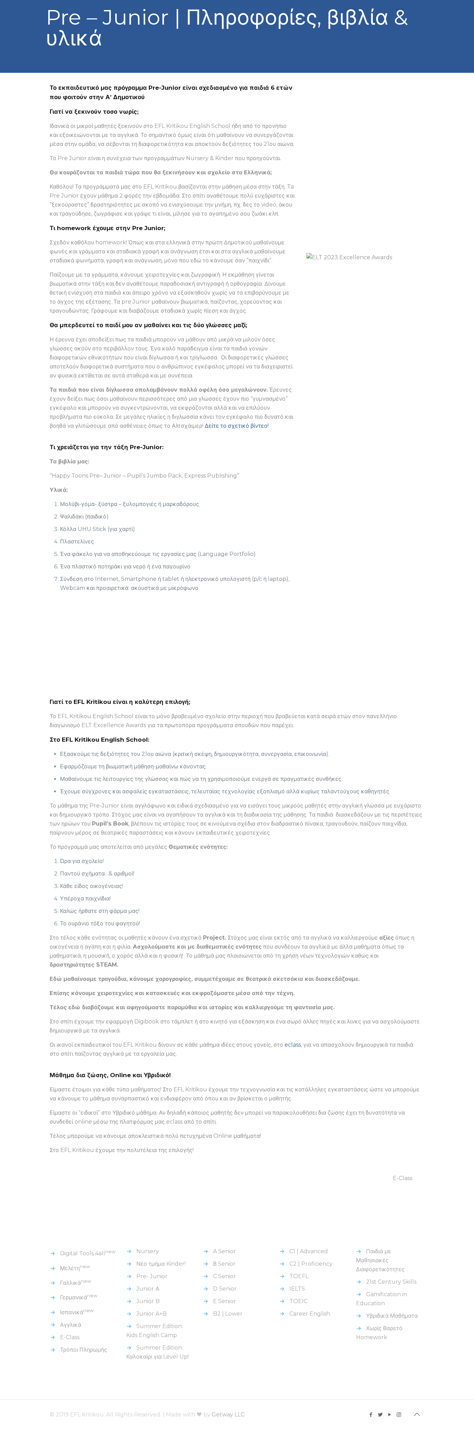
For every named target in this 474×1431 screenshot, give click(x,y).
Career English (309, 1313)
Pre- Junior (152, 1276)
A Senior (224, 1251)
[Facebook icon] (370, 1414)
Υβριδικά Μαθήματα (392, 1315)
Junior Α (147, 1288)
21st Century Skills (391, 1282)
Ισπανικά (77, 1312)
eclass (293, 1044)
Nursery (147, 1251)
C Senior (224, 1276)
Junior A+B (151, 1313)
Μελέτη (75, 1268)
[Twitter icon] (380, 1414)
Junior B (148, 1301)
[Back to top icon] (416, 1414)
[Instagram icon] (399, 1414)
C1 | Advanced (308, 1251)
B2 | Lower (228, 1313)
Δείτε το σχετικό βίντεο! (237, 425)
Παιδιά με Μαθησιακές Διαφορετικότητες (380, 1260)
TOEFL (298, 1276)
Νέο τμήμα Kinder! (161, 1263)
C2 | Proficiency (310, 1263)
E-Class (402, 1178)
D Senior (225, 1288)
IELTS (297, 1288)
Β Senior (224, 1263)
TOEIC (298, 1301)
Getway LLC (228, 1414)
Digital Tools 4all (88, 1253)
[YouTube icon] (389, 1414)
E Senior (224, 1301)
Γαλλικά (75, 1283)
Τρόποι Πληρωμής (83, 1349)
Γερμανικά (79, 1297)
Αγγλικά (70, 1324)
